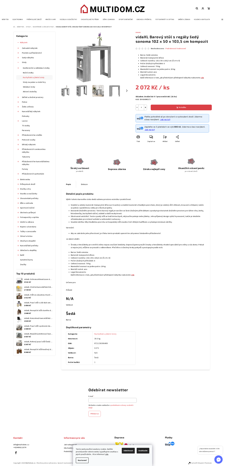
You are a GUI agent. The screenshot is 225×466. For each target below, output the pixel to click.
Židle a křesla (28, 106)
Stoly (24, 62)
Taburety (26, 157)
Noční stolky (28, 72)
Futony (25, 169)
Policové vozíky (28, 140)
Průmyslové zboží (27, 184)
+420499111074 (19, 447)
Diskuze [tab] (84, 184)
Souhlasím (143, 450)
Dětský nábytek (29, 144)
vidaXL (138, 33)
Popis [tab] (68, 184)
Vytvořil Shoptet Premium (201, 463)
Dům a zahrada (26, 203)
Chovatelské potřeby (29, 198)
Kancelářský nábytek (31, 111)
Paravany (26, 130)
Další (22, 255)
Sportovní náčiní (27, 208)
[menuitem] (5, 19)
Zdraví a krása (26, 236)
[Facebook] (16, 452)
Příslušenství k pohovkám (33, 174)
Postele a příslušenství (32, 53)
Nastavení (82, 460)
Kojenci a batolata (28, 226)
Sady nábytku (28, 57)
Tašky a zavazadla (28, 231)
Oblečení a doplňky (28, 250)
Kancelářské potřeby (29, 245)
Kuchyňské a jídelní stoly (33, 77)
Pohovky (25, 116)
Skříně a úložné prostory (32, 97)
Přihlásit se (94, 414)
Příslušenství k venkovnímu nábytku (34, 150)
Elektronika (25, 179)
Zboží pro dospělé (28, 241)
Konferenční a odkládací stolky (36, 68)
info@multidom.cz (21, 444)
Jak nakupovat (70, 444)
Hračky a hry (25, 189)
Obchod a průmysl (28, 212)
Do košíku (182, 107)
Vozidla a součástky (28, 193)
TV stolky (26, 125)
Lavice (25, 121)
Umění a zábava (27, 222)
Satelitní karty (26, 260)
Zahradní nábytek (30, 48)
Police (24, 102)
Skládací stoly (29, 87)
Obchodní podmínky (72, 448)
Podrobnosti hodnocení (175, 48)
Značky (23, 264)
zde (106, 454)
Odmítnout (128, 450)
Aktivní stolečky (30, 91)
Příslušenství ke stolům (32, 135)
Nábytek (24, 42)
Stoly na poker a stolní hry (34, 82)
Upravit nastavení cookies (68, 463)
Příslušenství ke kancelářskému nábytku (35, 163)
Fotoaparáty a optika (29, 217)
